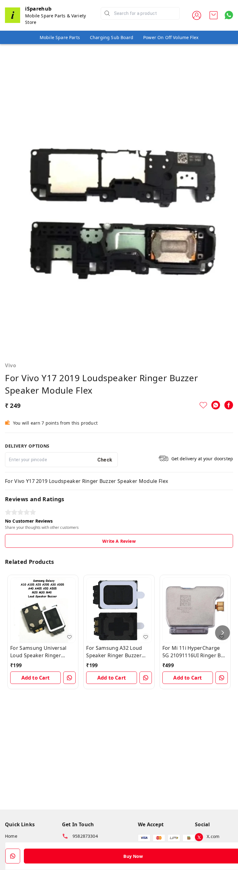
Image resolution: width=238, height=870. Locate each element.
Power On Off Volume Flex (170, 37)
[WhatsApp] (215, 405)
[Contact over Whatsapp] (229, 15)
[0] (213, 15)
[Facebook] (228, 405)
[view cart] (213, 15)
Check (105, 460)
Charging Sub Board (111, 37)
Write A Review (118, 541)
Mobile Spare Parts (60, 37)
